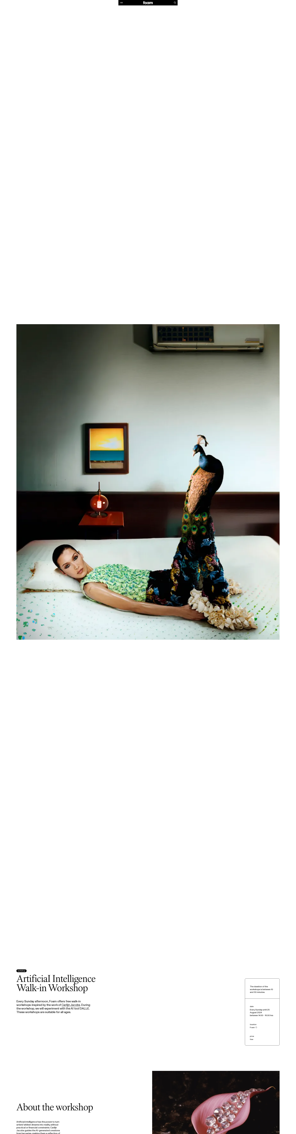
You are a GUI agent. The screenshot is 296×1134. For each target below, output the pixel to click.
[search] (175, 3)
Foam (252, 1027)
